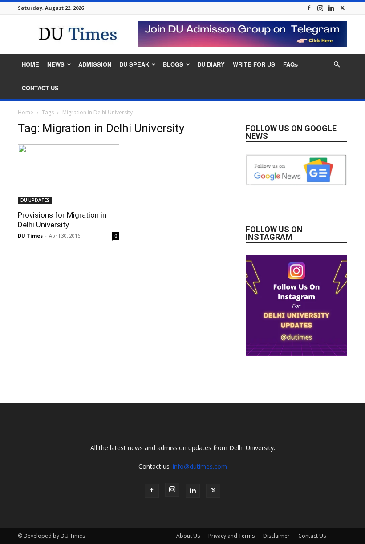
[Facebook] (309, 8)
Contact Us (312, 536)
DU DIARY (211, 64)
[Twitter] (342, 8)
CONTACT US (40, 88)
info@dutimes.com (200, 466)
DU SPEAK (134, 64)
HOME (30, 64)
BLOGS (173, 64)
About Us (188, 536)
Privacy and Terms (231, 536)
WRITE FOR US (254, 64)
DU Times (30, 235)
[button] (336, 64)
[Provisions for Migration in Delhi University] (68, 174)
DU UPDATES (34, 200)
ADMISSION (94, 64)
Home (25, 112)
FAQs (290, 64)
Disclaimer (276, 536)
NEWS (56, 64)
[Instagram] (320, 8)
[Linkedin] (331, 8)
